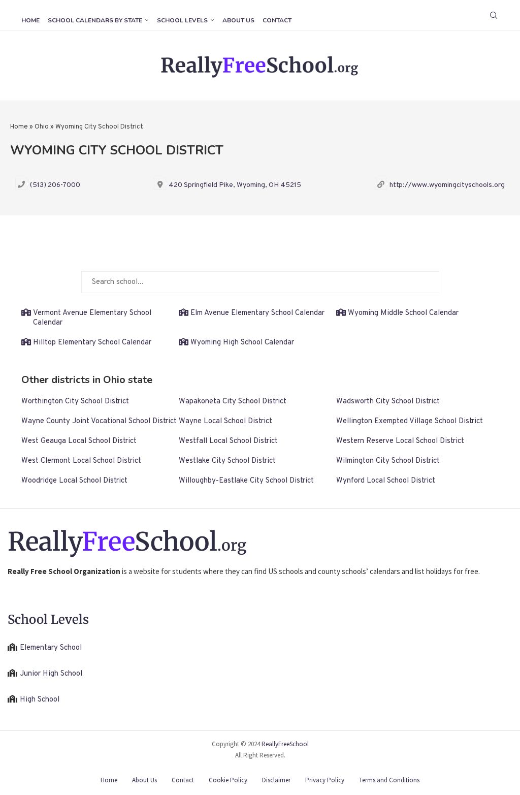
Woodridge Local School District (74, 481)
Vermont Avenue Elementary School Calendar (92, 318)
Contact (277, 20)
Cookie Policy (228, 780)
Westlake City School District (227, 461)
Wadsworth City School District (388, 401)
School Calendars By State (95, 20)
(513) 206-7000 (55, 185)
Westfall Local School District (228, 441)
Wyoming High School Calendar (242, 342)
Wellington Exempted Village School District (409, 421)
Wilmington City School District (388, 461)
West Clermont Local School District (81, 461)
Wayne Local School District (225, 421)
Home (30, 20)
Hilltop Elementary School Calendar (92, 342)
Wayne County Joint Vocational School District (99, 421)
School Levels (182, 20)
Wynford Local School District (385, 481)
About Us (238, 20)
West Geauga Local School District (79, 441)
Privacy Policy (324, 780)
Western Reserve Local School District (400, 441)
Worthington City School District (75, 401)
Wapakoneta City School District (232, 401)
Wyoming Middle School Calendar (403, 313)
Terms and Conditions (389, 780)
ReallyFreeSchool (285, 744)
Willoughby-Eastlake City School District (246, 481)
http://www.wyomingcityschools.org (447, 185)
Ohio (42, 127)
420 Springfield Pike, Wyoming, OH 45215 (235, 185)
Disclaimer (276, 780)
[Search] (494, 15)
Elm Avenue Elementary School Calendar (257, 313)
